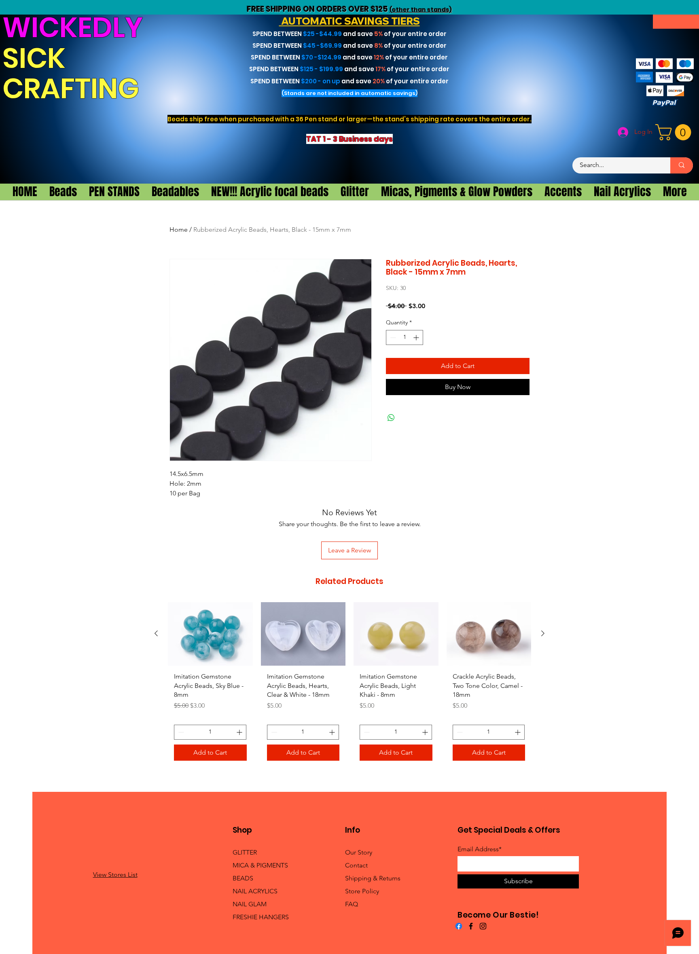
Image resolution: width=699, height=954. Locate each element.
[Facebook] (458, 926)
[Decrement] (392, 337)
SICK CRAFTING (73, 73)
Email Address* (480, 849)
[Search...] (681, 165)
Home (178, 229)
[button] (675, 132)
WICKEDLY (72, 27)
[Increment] (417, 337)
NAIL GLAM (250, 904)
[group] (349, 684)
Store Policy (362, 891)
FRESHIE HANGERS (261, 917)
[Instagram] (483, 926)
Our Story (358, 852)
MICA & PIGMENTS (260, 865)
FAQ (351, 904)
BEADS (243, 878)
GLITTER (245, 852)
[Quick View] (210, 634)
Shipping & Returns (372, 878)
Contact (356, 865)
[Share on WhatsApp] (391, 418)
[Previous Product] (156, 633)
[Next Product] (543, 633)
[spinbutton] (404, 337)
